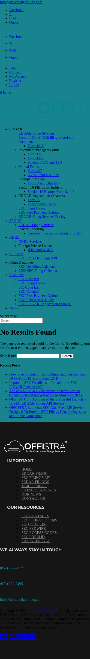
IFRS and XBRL (40, 250)
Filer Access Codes (42, 204)
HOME (27, 469)
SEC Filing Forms (31, 208)
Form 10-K (36, 146)
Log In (14, 85)
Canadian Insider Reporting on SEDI (55, 233)
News (13, 308)
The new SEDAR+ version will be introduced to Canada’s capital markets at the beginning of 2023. (46, 393)
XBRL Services (30, 241)
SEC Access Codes (39, 533)
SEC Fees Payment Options (38, 212)
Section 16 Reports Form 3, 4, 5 (51, 192)
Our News (31, 494)
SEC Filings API (35, 478)
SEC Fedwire (33, 528)
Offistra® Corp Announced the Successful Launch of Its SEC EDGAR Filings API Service (48, 401)
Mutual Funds (28, 167)
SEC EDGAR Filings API (37, 258)
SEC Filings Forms (39, 520)
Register (15, 81)
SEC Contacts (28, 279)
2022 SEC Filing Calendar (37, 271)
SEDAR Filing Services (36, 225)
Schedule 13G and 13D (45, 162)
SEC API (16, 254)
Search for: (8, 356)
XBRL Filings (34, 486)
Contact (15, 72)
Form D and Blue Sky (44, 183)
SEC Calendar (28, 291)
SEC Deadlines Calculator (37, 266)
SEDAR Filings (35, 482)
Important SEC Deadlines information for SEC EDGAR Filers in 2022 (43, 385)
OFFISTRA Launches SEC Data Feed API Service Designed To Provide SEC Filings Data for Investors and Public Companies (47, 412)
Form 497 (35, 171)
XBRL (14, 237)
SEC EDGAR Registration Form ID (45, 304)
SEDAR (15, 221)
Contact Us (33, 498)
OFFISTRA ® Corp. (43, 611)
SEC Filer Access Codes (36, 300)
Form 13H (35, 158)
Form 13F (35, 154)
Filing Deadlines (38, 490)
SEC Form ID (33, 537)
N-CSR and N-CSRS (43, 175)
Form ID (34, 200)
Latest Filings (35, 541)
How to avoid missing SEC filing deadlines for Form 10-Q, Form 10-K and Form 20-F (47, 376)
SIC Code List (28, 287)
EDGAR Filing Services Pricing (42, 217)
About (13, 68)
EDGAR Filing (34, 473)
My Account (18, 76)
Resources (16, 275)
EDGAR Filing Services (36, 133)
